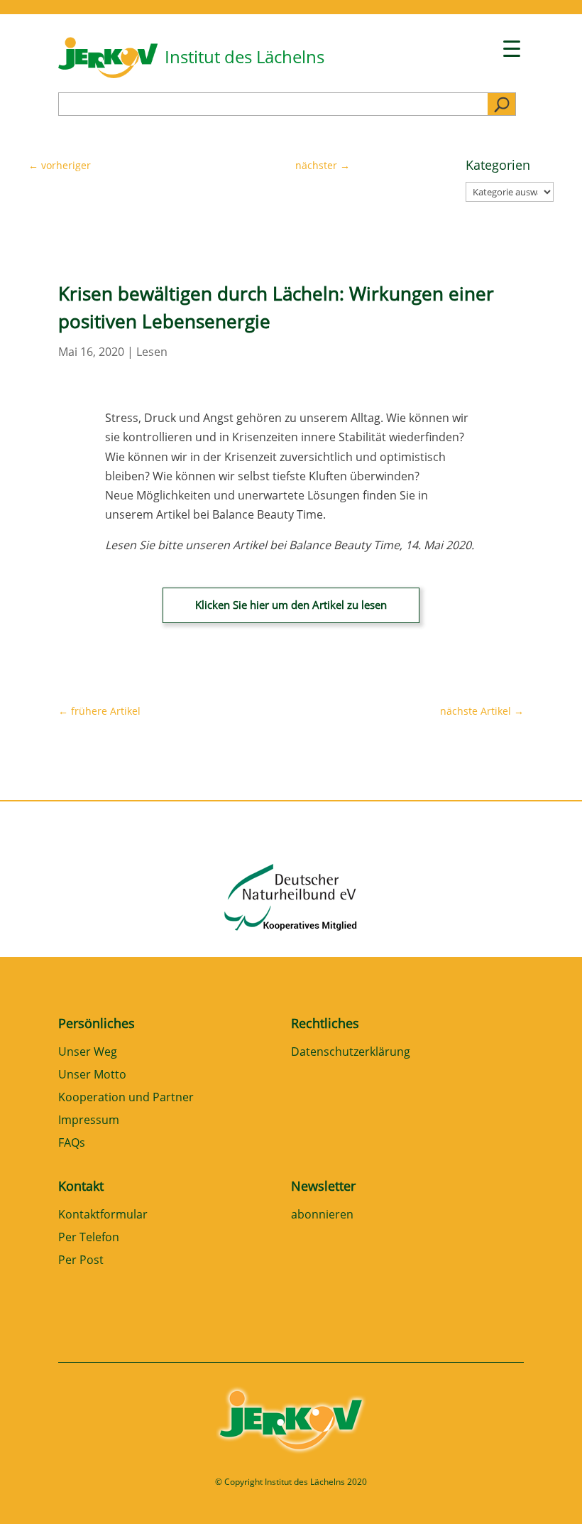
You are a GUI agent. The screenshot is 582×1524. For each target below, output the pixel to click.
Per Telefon (88, 1238)
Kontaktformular (103, 1215)
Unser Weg (87, 1052)
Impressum (88, 1121)
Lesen (152, 352)
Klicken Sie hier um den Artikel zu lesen (291, 605)
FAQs (71, 1143)
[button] (31, 1492)
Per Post (81, 1261)
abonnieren (322, 1215)
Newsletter (323, 1185)
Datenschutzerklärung (350, 1052)
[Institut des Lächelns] (108, 74)
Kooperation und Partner (126, 1098)
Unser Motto (92, 1075)
